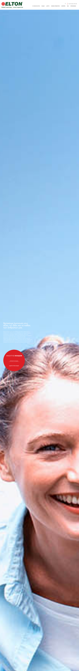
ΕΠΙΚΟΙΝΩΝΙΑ (73, 6)
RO (76, 3)
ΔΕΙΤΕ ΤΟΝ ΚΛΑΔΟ (14, 365)
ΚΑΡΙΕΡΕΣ (63, 6)
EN (69, 3)
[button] (36, 6)
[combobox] (60, 4)
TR (74, 3)
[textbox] (60, 4)
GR (71, 3)
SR (72, 3)
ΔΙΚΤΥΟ (47, 6)
